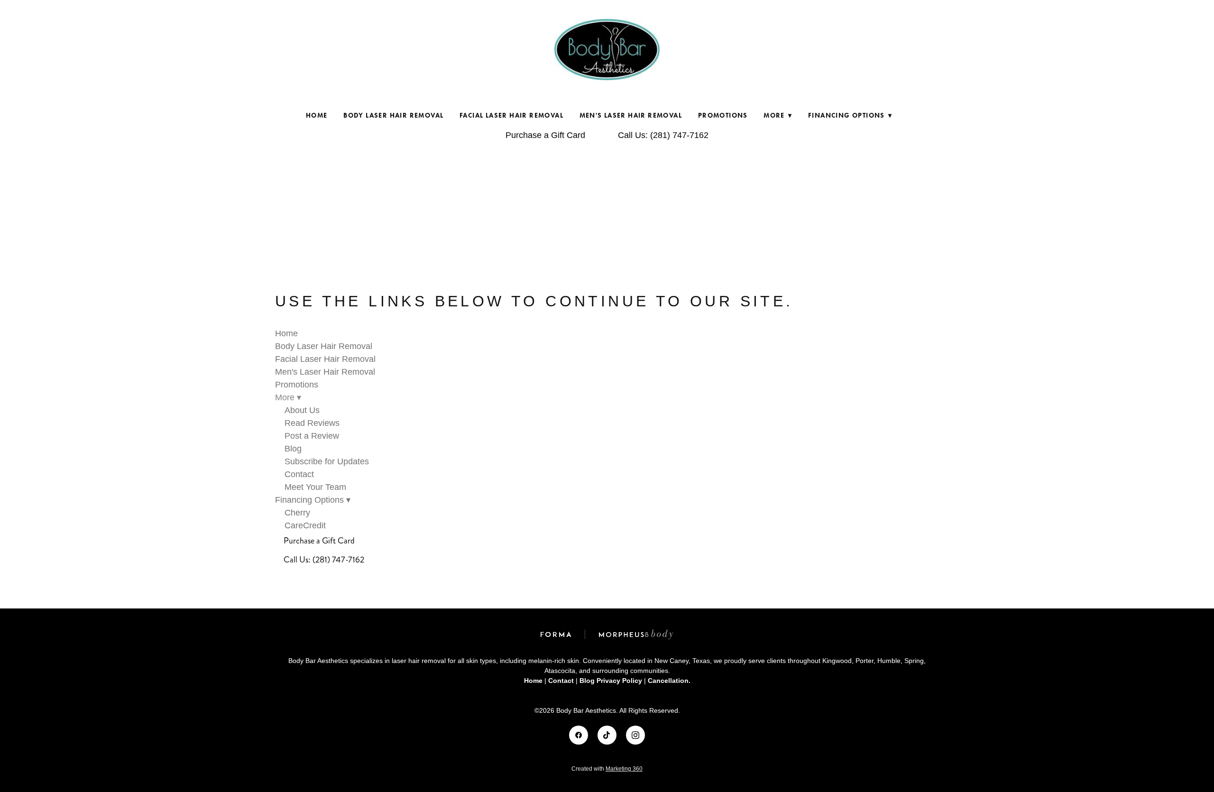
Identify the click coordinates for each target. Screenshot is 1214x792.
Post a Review (312, 436)
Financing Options (850, 115)
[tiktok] (607, 735)
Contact (299, 474)
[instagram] (635, 735)
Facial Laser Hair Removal (511, 115)
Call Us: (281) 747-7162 (663, 135)
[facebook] (578, 735)
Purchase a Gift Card (545, 135)
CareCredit (305, 525)
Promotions (723, 115)
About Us (302, 410)
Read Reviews (312, 423)
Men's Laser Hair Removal (630, 115)
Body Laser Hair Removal (393, 115)
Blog (293, 448)
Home (317, 115)
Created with (607, 768)
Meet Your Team (315, 487)
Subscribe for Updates (327, 461)
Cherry (297, 512)
